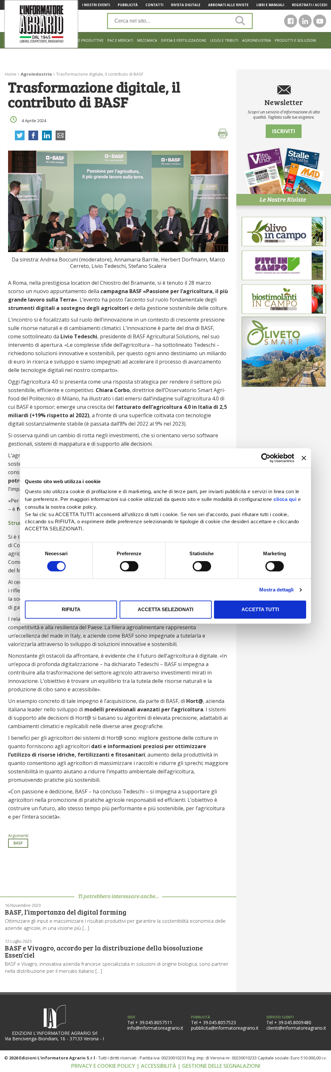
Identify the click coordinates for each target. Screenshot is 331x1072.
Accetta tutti (260, 609)
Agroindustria (256, 40)
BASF (18, 843)
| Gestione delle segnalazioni (218, 1065)
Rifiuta (71, 609)
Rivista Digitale (185, 5)
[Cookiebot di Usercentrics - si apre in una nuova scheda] (266, 458)
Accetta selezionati (165, 609)
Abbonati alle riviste (228, 5)
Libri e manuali (270, 5)
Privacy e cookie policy (103, 1065)
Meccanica (147, 40)
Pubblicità (128, 5)
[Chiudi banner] (304, 458)
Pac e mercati (120, 40)
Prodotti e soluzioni (295, 40)
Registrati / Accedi (309, 5)
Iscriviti (283, 131)
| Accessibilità (156, 1065)
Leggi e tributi (224, 40)
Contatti (154, 5)
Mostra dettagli (276, 589)
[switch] (129, 566)
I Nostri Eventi (96, 5)
